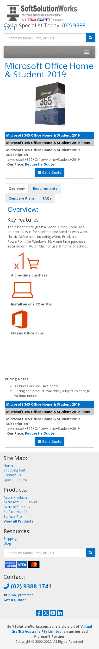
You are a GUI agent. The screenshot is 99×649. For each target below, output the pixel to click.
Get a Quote (51, 172)
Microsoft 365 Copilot (20, 502)
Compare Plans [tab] (22, 198)
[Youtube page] (53, 614)
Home (8, 465)
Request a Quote (39, 164)
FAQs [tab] (47, 198)
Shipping (10, 538)
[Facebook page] (39, 614)
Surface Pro (13, 516)
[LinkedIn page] (60, 614)
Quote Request (15, 479)
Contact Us (12, 475)
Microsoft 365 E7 (17, 507)
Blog (7, 543)
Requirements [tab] (45, 188)
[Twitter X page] (46, 614)
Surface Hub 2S (15, 511)
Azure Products (15, 497)
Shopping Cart (14, 470)
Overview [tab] (17, 188)
